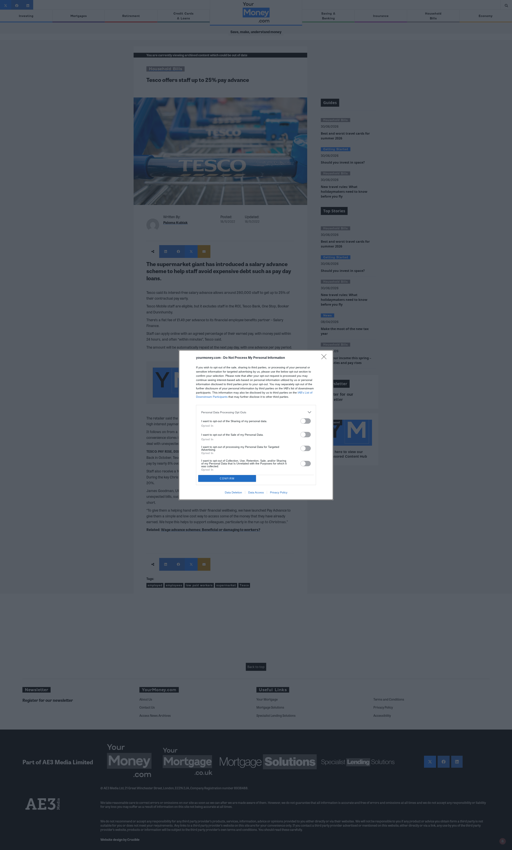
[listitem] (256, 412)
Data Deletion (233, 492)
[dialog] (256, 425)
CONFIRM (227, 478)
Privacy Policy (278, 492)
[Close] (325, 358)
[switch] (305, 421)
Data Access (256, 492)
